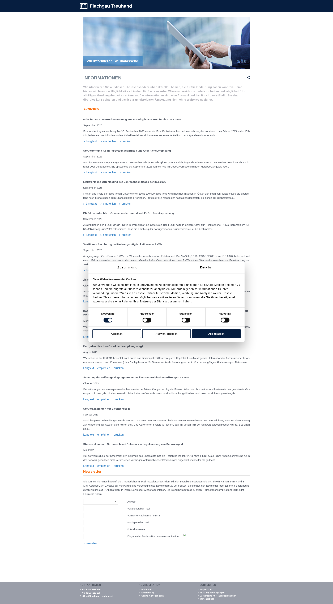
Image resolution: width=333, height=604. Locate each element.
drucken (126, 141)
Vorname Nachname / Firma (143, 515)
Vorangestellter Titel (138, 508)
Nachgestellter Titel (138, 522)
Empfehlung (147, 593)
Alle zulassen (216, 333)
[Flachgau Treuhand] (106, 6)
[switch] (147, 320)
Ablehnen (116, 333)
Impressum (206, 589)
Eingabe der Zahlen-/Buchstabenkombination (153, 536)
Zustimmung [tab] (127, 267)
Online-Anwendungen (152, 596)
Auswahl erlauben (166, 333)
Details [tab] (205, 267)
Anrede (131, 501)
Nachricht (146, 589)
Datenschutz (207, 599)
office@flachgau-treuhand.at (97, 596)
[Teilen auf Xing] (247, 77)
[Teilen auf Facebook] (223, 77)
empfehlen (109, 141)
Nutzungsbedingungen (212, 593)
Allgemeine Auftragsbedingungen (218, 596)
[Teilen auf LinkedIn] (240, 77)
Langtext (91, 141)
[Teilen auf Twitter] (231, 77)
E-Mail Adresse (136, 529)
